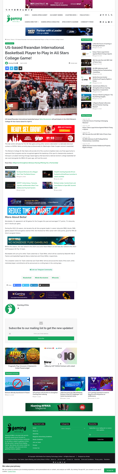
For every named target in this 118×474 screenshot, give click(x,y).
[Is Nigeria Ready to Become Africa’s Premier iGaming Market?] (86, 105)
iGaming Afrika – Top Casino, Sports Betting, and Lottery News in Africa (29, 459)
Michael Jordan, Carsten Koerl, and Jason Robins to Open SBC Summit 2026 (65, 185)
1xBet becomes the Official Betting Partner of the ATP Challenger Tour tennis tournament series (71, 394)
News (26, 15)
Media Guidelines (38, 439)
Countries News (70, 15)
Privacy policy (99, 459)
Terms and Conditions (87, 459)
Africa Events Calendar (70, 22)
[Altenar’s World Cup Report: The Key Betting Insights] (86, 97)
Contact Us (36, 448)
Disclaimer (107, 459)
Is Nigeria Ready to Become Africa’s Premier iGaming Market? (101, 105)
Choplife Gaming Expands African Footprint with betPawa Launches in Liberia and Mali (65, 174)
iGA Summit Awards (56, 15)
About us (35, 431)
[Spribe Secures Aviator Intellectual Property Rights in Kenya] (86, 79)
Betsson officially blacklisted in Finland (17, 392)
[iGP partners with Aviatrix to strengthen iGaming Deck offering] (45, 384)
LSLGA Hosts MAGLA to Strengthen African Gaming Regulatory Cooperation (101, 88)
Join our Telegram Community (42, 270)
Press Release (9, 43)
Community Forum (87, 22)
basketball (27, 278)
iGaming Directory (31, 22)
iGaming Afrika (12, 63)
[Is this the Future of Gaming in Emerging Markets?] (86, 46)
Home (8, 39)
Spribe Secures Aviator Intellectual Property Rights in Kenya (102, 79)
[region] (59, 468)
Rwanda (56, 278)
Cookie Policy (12, 471)
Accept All (110, 470)
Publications (84, 15)
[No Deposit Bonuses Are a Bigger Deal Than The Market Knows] (10, 174)
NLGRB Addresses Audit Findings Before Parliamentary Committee (102, 70)
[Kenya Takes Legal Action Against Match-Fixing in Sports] (86, 54)
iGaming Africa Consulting (50, 22)
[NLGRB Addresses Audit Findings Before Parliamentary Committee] (86, 70)
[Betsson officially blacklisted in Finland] (17, 384)
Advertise (35, 433)
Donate (35, 445)
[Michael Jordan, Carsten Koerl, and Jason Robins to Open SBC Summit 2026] (47, 185)
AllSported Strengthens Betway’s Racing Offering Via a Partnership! (35, 163)
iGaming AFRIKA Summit (39, 15)
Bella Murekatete (45, 119)
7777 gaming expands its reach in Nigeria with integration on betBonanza (98, 394)
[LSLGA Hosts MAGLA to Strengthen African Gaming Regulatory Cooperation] (86, 88)
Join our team (37, 442)
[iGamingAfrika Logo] (14, 19)
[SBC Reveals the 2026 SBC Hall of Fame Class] (86, 62)
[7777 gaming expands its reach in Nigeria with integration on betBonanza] (100, 384)
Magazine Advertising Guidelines (42, 436)
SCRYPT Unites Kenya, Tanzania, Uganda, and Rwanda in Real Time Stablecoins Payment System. (27, 185)
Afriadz (88, 456)
